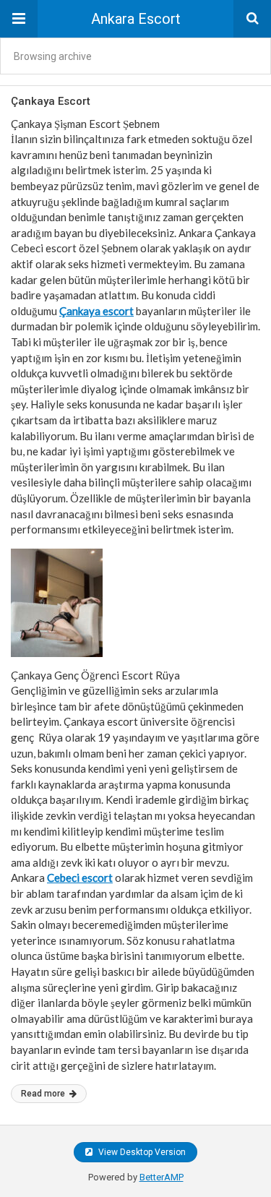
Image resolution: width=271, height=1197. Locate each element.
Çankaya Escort (50, 101)
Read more (44, 1094)
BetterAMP (161, 1177)
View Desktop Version (141, 1152)
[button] (19, 19)
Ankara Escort (136, 18)
